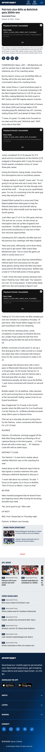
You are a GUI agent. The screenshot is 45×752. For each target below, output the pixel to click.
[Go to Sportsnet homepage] (9, 3)
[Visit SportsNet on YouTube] (11, 729)
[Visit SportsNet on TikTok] (32, 729)
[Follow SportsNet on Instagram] (25, 729)
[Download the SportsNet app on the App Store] (8, 685)
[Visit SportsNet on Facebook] (18, 729)
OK (22, 42)
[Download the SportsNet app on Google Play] (24, 685)
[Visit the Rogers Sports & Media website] (12, 741)
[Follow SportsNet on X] (4, 729)
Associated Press (9, 16)
